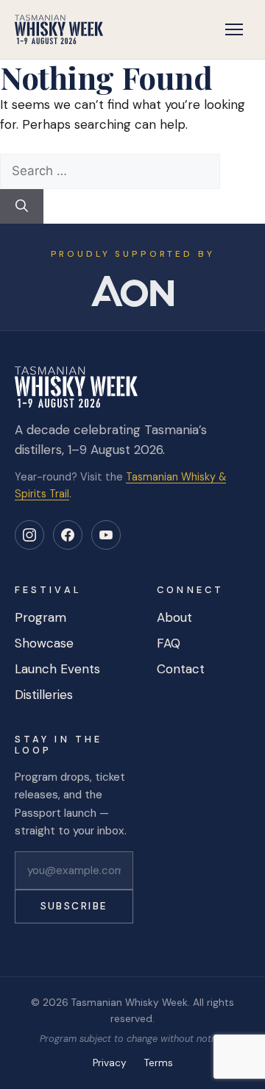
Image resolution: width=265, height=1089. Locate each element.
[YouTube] (106, 535)
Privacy (110, 1063)
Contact (181, 669)
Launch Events (57, 669)
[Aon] (132, 291)
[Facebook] (67, 535)
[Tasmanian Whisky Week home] (59, 29)
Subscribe (74, 906)
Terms (158, 1063)
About (174, 617)
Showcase (44, 643)
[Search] (21, 206)
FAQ (168, 643)
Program (40, 617)
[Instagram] (29, 535)
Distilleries (44, 695)
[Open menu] (234, 29)
